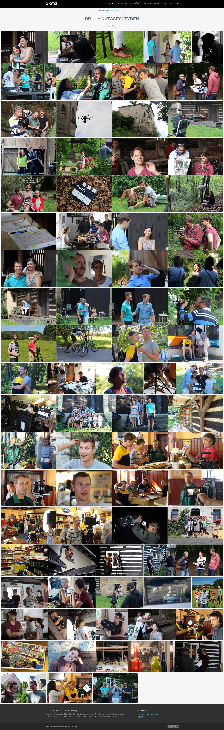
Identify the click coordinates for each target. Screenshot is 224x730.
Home (103, 10)
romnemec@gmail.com (149, 714)
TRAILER (146, 3)
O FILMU (122, 3)
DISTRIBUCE (140, 717)
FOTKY (157, 3)
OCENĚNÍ (134, 3)
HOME (112, 3)
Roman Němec (59, 727)
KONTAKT (169, 3)
